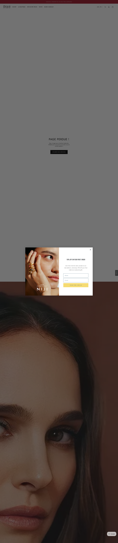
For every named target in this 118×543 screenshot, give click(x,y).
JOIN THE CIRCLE (76, 285)
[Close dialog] (90, 249)
